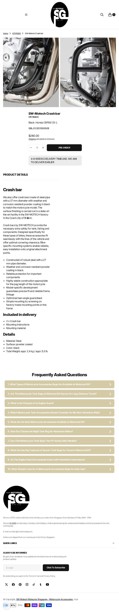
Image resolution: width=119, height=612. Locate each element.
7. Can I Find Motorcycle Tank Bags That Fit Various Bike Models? (42, 440)
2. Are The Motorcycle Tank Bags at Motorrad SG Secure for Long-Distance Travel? (52, 393)
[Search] (102, 14)
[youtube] (47, 584)
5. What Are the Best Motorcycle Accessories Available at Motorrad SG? (46, 421)
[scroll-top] (114, 607)
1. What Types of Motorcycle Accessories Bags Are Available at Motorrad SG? (49, 384)
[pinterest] (20, 584)
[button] (26, 14)
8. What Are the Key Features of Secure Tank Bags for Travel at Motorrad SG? (49, 450)
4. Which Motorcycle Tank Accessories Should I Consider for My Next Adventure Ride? (54, 412)
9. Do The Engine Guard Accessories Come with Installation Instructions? (46, 459)
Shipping (32, 139)
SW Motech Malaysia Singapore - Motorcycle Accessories (44, 599)
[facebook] (13, 584)
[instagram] (27, 584)
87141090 (16, 33)
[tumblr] (40, 584)
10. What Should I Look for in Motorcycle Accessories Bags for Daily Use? (46, 469)
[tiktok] (33, 584)
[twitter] (6, 584)
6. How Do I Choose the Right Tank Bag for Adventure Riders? (40, 431)
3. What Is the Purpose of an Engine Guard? (31, 403)
